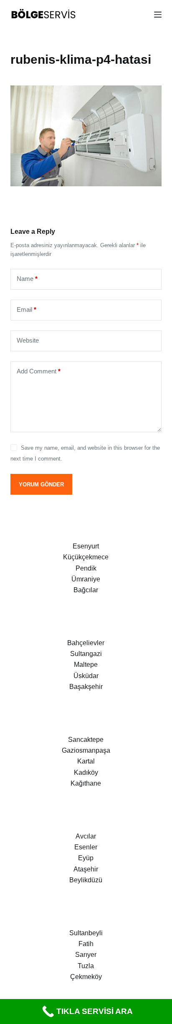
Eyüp (86, 857)
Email (26, 309)
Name (27, 278)
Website (28, 340)
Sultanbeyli (86, 932)
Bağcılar (85, 589)
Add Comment (39, 371)
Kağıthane (86, 783)
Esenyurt (86, 546)
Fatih (86, 943)
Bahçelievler (85, 642)
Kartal (86, 761)
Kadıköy (86, 772)
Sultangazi (86, 653)
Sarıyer (85, 954)
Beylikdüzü (85, 880)
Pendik (86, 568)
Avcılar (86, 836)
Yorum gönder (41, 484)
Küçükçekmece (86, 557)
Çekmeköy (86, 976)
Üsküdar (86, 675)
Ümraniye (85, 579)
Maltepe (86, 664)
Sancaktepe (86, 739)
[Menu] (158, 14)
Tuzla (86, 965)
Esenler (85, 847)
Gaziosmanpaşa (86, 750)
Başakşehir (86, 686)
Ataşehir (85, 869)
